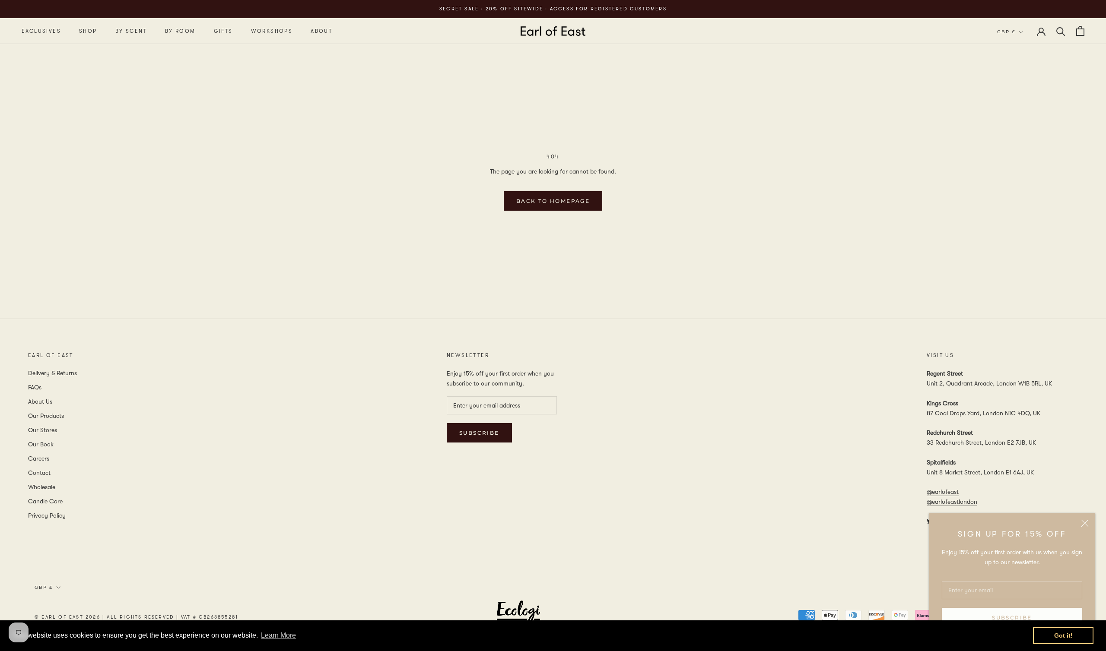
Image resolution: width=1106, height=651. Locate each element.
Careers (38, 458)
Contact (39, 472)
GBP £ (1006, 32)
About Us (40, 401)
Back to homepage (553, 201)
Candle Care (45, 501)
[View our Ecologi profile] (518, 616)
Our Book (41, 444)
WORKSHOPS (272, 31)
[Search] (1060, 30)
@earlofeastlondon (952, 501)
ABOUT (321, 31)
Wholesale (41, 487)
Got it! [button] (1063, 635)
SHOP (88, 31)
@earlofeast (943, 491)
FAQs (34, 387)
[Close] (1085, 523)
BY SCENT (131, 31)
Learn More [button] (278, 635)
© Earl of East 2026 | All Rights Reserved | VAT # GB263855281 (136, 617)
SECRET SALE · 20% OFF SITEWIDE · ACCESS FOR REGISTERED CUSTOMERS (553, 9)
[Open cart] (1080, 31)
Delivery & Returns (52, 373)
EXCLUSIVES (41, 31)
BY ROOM (180, 31)
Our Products (46, 415)
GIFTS (223, 31)
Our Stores (42, 430)
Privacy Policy (47, 515)
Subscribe (1012, 617)
